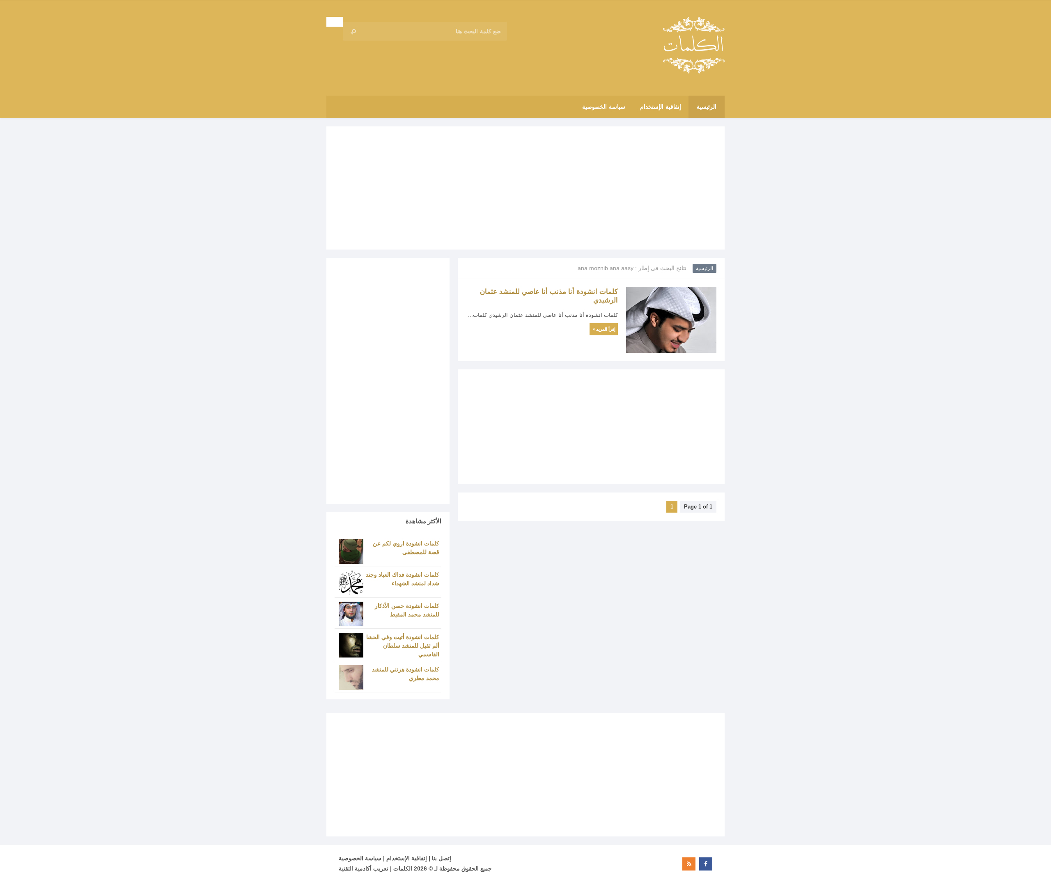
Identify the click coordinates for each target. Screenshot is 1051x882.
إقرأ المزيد (605, 329)
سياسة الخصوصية (360, 858)
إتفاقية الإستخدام (406, 858)
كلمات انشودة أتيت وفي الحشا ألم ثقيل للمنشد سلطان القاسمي (402, 645)
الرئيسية (704, 268)
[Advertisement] (525, 188)
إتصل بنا (441, 858)
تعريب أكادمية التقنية (363, 868)
